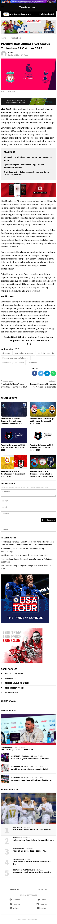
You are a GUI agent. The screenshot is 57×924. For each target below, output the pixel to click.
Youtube (43, 908)
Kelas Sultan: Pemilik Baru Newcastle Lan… (33, 840)
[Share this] (34, 373)
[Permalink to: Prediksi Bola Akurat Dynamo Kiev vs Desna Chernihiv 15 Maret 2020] (14, 409)
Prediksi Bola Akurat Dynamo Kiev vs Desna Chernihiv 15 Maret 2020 (11, 421)
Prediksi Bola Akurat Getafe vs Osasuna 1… (31, 862)
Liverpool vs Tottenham (23, 353)
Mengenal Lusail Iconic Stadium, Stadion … (31, 780)
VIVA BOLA (6, 109)
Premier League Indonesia (13, 362)
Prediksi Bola (18, 859)
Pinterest (16, 904)
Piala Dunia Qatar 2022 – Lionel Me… (18, 749)
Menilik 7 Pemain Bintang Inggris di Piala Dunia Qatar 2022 (24, 555)
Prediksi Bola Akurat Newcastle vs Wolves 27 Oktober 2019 (43, 384)
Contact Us (42, 889)
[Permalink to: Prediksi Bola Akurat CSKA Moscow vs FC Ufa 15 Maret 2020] (14, 435)
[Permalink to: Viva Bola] (4, 53)
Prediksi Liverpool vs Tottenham (15, 358)
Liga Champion (11, 692)
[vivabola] (28, 7)
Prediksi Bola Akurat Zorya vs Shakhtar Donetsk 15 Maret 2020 (42, 421)
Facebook (16, 900)
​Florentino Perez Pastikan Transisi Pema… (33, 829)
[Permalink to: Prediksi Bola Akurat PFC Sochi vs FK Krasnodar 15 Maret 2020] (43, 435)
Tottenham (32, 362)
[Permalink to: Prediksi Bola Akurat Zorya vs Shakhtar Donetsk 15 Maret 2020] (43, 409)
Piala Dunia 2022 (7, 747)
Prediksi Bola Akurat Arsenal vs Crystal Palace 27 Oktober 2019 (14, 384)
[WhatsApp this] (53, 373)
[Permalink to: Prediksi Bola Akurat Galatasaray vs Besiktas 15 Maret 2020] (14, 462)
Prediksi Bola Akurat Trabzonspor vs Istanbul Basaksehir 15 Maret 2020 (41, 474)
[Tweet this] (41, 373)
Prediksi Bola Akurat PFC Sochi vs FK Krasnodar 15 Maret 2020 (41, 447)
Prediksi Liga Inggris (45, 353)
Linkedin (16, 908)
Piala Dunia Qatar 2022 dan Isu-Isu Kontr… (30, 758)
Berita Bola (15, 756)
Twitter (43, 900)
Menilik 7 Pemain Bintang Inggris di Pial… (30, 769)
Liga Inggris (10, 678)
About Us (14, 889)
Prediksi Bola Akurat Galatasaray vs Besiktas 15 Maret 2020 (13, 474)
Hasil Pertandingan (14, 673)
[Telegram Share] (47, 373)
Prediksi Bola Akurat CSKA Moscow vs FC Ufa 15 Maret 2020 (13, 447)
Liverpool (6, 353)
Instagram (43, 904)
